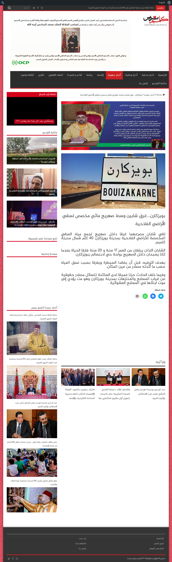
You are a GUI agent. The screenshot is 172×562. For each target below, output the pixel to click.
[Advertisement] (32, 280)
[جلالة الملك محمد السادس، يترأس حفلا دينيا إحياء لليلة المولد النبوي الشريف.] (32, 354)
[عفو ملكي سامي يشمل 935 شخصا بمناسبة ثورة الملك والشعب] (32, 512)
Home (159, 95)
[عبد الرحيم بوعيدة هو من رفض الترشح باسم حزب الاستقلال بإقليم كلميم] (32, 437)
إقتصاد (100, 75)
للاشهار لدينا (80, 543)
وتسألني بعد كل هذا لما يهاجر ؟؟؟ (34, 121)
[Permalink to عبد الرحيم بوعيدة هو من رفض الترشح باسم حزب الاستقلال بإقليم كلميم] (148, 385)
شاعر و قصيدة (74, 75)
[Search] (9, 7)
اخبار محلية (148, 75)
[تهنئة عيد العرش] (113, 149)
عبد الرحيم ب (148, 8)
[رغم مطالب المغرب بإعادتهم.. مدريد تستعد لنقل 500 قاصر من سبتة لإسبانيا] (32, 476)
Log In (162, 3)
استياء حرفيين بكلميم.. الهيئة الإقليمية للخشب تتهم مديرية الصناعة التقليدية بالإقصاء (80, 394)
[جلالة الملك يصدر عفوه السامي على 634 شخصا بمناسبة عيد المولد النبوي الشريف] (32, 398)
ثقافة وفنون (27, 75)
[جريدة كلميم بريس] (155, 25)
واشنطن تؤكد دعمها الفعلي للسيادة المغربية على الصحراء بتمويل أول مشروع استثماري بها (114, 394)
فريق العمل (159, 543)
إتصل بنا (143, 83)
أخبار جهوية (114, 75)
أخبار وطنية (131, 75)
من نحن (82, 538)
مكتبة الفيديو (159, 83)
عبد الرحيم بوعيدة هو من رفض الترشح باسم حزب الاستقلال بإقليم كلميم (149, 394)
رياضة (89, 75)
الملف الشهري (56, 75)
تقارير (41, 75)
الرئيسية (162, 75)
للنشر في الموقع (156, 548)
